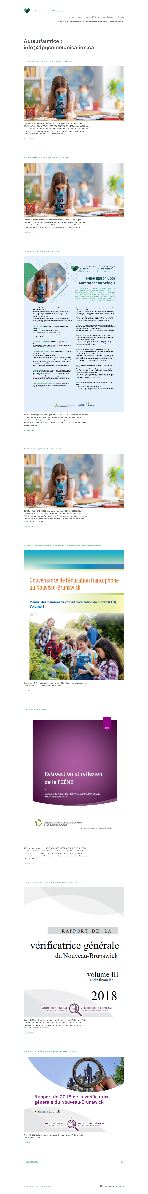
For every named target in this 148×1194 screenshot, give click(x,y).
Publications (120, 17)
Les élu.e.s (101, 17)
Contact (87, 17)
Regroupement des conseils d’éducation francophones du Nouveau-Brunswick (82, 21)
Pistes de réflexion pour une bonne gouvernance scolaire (42, 251)
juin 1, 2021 (27, 690)
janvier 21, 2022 (29, 430)
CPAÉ (94, 17)
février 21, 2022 (29, 139)
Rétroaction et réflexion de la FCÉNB (35, 709)
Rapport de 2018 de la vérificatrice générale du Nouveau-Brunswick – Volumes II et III (51, 1051)
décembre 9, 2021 (29, 526)
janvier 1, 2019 (28, 1033)
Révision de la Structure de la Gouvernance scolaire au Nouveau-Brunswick (48, 157)
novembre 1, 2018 (29, 1142)
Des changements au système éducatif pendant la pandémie (43, 449)
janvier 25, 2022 (29, 232)
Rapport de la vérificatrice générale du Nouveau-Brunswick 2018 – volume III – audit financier (53, 882)
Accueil (80, 17)
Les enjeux (110, 17)
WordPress (120, 1186)
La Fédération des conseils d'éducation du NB (48, 11)
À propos (72, 17)
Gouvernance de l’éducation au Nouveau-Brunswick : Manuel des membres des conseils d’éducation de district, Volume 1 (62, 545)
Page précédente (31, 1162)
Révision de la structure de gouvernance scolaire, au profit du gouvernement (48, 61)
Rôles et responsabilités (116, 21)
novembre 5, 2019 (29, 863)
